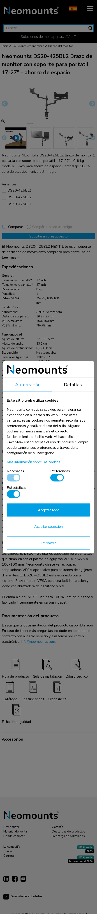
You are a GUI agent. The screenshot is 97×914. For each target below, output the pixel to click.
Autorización (28, 384)
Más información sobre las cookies (33, 461)
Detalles (73, 384)
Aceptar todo (48, 509)
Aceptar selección (48, 526)
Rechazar (48, 542)
